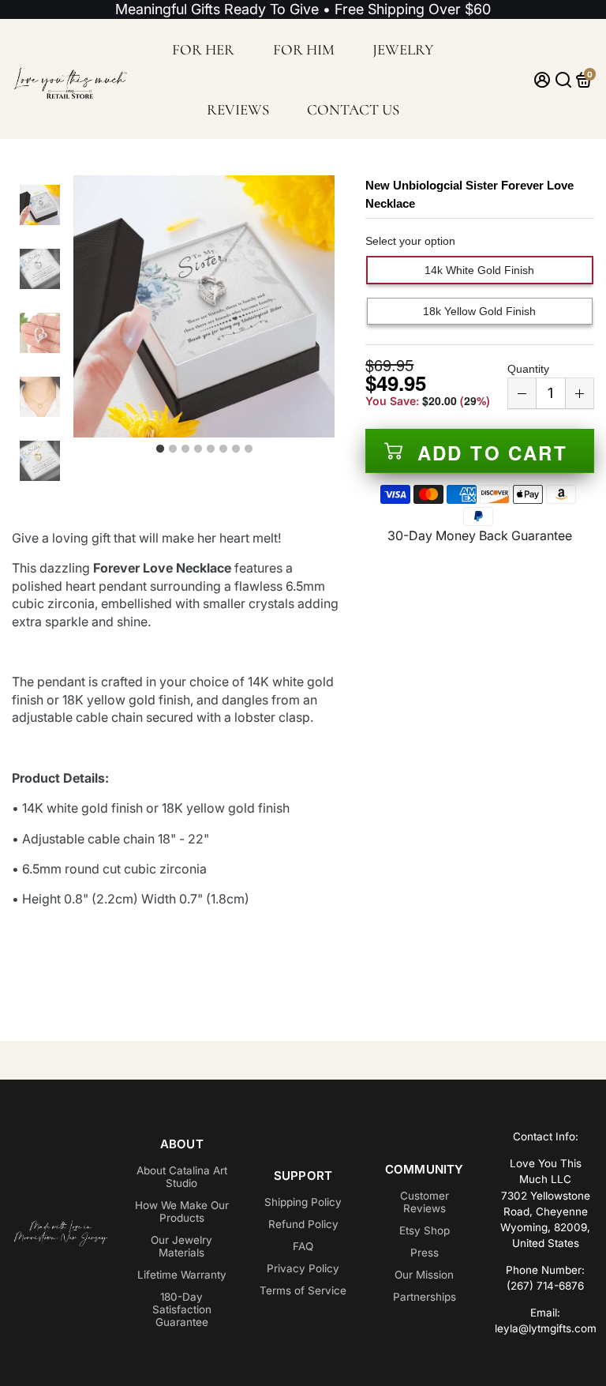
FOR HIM (304, 49)
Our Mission (424, 1274)
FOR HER (203, 49)
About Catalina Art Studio (182, 1176)
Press (424, 1252)
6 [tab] (223, 449)
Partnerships (424, 1296)
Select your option (410, 241)
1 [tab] (160, 449)
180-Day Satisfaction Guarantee (181, 1309)
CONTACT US (353, 109)
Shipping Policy (303, 1202)
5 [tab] (210, 449)
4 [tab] (198, 449)
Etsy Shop (424, 1230)
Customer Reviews (424, 1202)
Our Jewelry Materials (181, 1246)
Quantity (528, 368)
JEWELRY (403, 49)
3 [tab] (185, 449)
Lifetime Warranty (181, 1274)
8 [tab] (248, 449)
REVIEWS (238, 109)
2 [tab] (172, 449)
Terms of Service (303, 1290)
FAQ (303, 1246)
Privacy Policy (303, 1268)
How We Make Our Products (182, 1211)
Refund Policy (303, 1224)
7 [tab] (236, 449)
